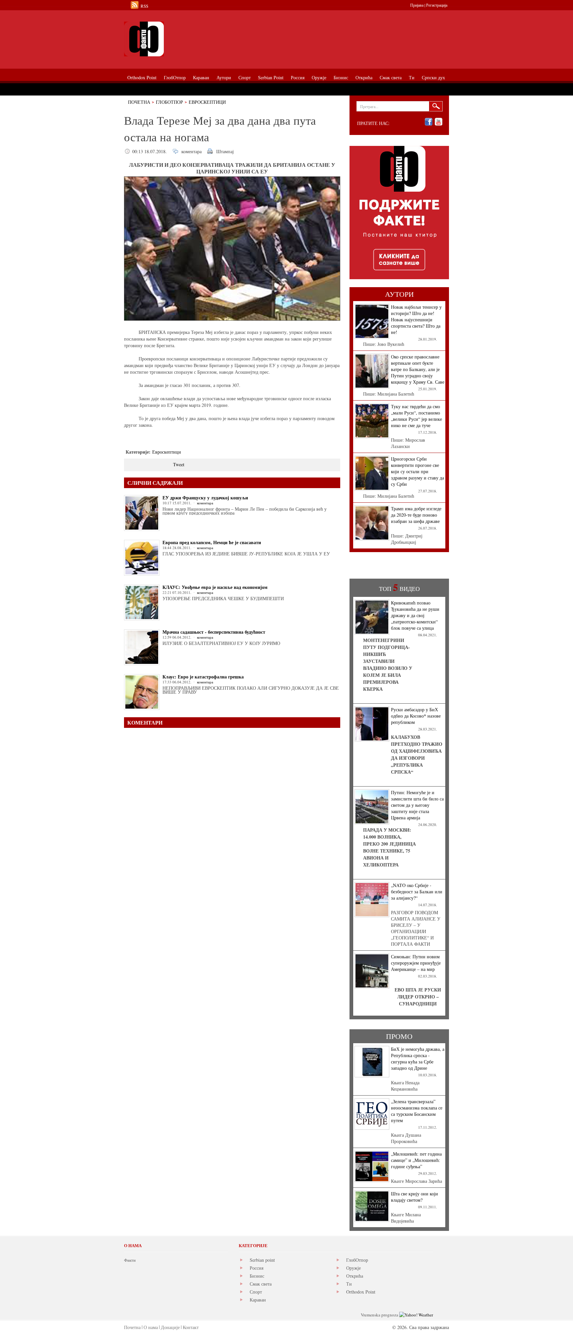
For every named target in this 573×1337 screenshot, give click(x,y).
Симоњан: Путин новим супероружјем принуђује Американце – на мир (416, 962)
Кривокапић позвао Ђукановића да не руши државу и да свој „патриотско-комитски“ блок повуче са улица (415, 615)
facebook (428, 122)
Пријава (416, 5)
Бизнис (257, 1276)
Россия (256, 1268)
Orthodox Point (360, 1292)
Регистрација (436, 5)
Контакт (191, 1327)
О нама (151, 1327)
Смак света (261, 1284)
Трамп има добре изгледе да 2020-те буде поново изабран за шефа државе (416, 514)
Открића (354, 1276)
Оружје (353, 1268)
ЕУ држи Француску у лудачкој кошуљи (205, 497)
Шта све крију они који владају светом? (414, 1196)
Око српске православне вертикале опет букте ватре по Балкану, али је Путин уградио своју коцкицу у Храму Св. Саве (417, 369)
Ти (349, 1284)
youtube (438, 122)
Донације (170, 1327)
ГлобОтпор (169, 102)
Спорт (256, 1292)
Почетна (139, 102)
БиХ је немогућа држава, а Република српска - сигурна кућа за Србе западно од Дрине (417, 1058)
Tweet (178, 464)
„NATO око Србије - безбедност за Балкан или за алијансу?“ (416, 891)
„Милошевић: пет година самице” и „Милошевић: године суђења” (416, 1160)
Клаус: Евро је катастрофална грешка (203, 676)
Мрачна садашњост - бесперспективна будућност (213, 631)
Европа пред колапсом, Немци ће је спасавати (211, 542)
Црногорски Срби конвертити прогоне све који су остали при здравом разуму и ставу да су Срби (417, 471)
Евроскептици (207, 102)
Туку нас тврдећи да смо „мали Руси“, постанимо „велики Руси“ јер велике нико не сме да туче (416, 415)
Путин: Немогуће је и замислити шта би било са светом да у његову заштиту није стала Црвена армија (417, 805)
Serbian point (262, 1260)
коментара (191, 151)
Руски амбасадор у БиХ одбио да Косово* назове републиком (416, 715)
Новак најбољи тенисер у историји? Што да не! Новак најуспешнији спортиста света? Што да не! (416, 319)
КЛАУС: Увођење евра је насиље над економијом (215, 587)
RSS (144, 6)
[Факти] (198, 39)
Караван (258, 1300)
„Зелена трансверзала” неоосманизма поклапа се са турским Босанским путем (416, 1110)
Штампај (225, 151)
